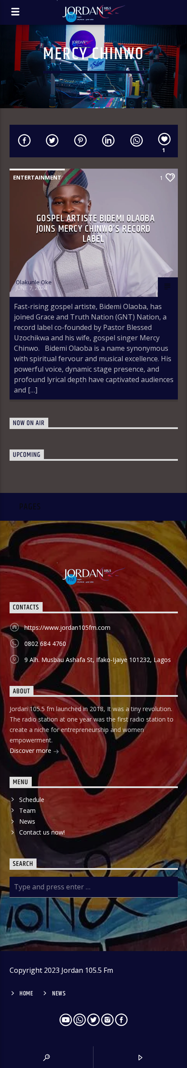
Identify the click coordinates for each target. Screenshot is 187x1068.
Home (26, 993)
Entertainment (37, 177)
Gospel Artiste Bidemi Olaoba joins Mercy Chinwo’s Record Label (96, 228)
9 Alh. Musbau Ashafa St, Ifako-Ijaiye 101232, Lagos (97, 659)
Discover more (31, 750)
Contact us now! (42, 832)
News (27, 821)
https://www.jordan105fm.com (67, 627)
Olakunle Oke (34, 282)
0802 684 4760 (45, 643)
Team (27, 810)
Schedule (31, 799)
